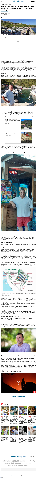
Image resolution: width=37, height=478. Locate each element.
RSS (26, 470)
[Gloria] (31, 461)
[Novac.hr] (25, 463)
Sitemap (29, 470)
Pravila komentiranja (30, 468)
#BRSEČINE (13, 396)
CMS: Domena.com (26, 475)
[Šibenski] (26, 465)
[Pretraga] (36, 1)
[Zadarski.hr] (20, 465)
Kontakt (12, 470)
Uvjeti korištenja (5, 468)
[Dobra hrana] (7, 463)
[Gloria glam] (34, 461)
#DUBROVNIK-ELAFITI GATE (21, 396)
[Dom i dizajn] (12, 463)
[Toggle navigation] (1, 1)
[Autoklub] (18, 463)
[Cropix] (30, 463)
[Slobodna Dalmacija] (14, 461)
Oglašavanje (16, 470)
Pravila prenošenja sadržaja (13, 468)
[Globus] (22, 461)
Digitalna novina (22, 470)
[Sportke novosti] (18, 461)
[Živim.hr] (27, 461)
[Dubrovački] (18, 1)
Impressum (7, 470)
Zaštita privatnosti (22, 468)
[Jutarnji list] (6, 461)
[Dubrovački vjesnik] (12, 465)
